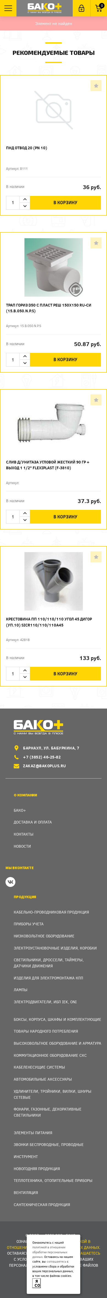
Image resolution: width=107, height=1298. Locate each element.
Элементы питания (33, 1132)
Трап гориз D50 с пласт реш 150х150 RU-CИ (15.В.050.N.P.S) (48, 308)
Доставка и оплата (33, 822)
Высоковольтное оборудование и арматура (57, 1043)
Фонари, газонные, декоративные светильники (47, 1112)
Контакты (23, 834)
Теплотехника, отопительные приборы (53, 1180)
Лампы (20, 989)
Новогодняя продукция (37, 1168)
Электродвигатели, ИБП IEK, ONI (45, 1001)
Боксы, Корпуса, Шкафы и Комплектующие (57, 1019)
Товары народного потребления (46, 1031)
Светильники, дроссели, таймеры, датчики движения (49, 962)
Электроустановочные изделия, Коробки (55, 948)
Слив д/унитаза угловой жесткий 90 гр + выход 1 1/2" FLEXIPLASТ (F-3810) (47, 465)
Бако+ (20, 810)
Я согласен (38, 1283)
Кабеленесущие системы (39, 1067)
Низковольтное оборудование (44, 936)
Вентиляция (26, 1192)
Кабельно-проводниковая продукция (51, 912)
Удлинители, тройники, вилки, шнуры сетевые (52, 1094)
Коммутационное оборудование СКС (50, 1055)
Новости (22, 846)
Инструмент (26, 1156)
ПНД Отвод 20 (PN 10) (26, 147)
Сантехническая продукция (42, 1204)
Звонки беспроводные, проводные (49, 1144)
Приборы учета (29, 923)
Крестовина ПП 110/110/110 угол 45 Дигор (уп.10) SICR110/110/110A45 (49, 622)
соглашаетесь (56, 1261)
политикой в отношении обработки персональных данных (49, 1252)
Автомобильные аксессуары (43, 1079)
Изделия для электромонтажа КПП (48, 977)
